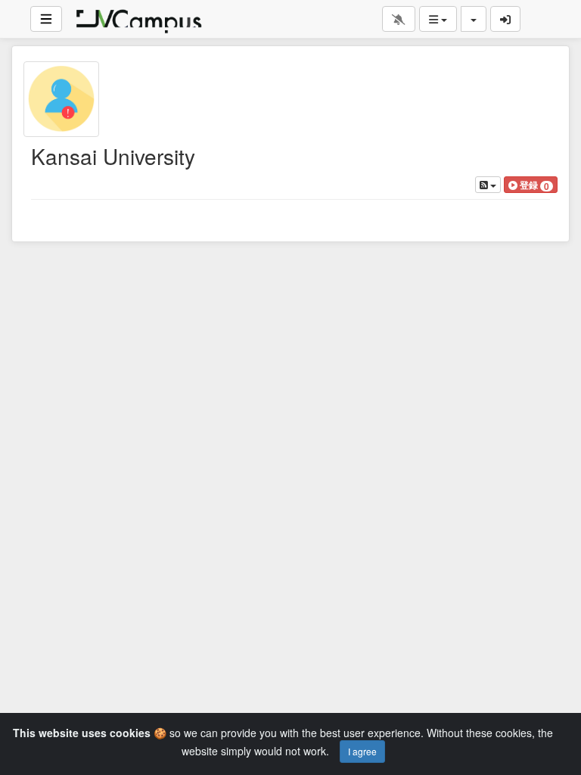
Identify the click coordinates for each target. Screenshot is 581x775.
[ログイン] (505, 19)
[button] (531, 184)
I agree (362, 751)
